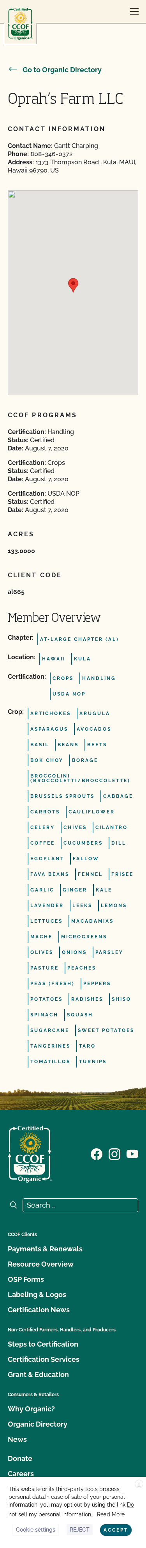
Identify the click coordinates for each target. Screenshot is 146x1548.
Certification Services (43, 1359)
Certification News (39, 1310)
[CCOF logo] (20, 24)
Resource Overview (41, 1264)
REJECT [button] (80, 1530)
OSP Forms (26, 1279)
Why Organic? (31, 1409)
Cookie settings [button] (35, 1530)
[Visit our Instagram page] (114, 1153)
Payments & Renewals (45, 1249)
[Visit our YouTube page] (132, 1153)
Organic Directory (37, 1424)
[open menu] (134, 12)
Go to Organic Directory (62, 70)
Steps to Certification (43, 1344)
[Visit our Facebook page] (96, 1153)
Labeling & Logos (37, 1294)
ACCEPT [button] (116, 1530)
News (17, 1439)
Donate (20, 1458)
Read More (111, 1514)
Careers (21, 1474)
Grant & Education (38, 1374)
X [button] (139, 1484)
